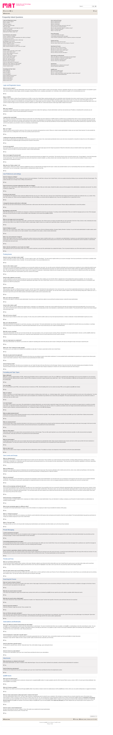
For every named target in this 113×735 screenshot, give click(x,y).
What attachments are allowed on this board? (60, 65)
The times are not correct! (8, 38)
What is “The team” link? (56, 30)
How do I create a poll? (7, 54)
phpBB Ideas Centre (63, 688)
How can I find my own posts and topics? (59, 52)
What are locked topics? (8, 79)
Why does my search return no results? (59, 48)
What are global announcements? (10, 75)
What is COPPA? (6, 22)
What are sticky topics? (8, 77)
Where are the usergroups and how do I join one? (61, 25)
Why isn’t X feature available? (57, 71)
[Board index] (9, 5)
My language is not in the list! (9, 41)
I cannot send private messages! (57, 34)
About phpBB (6, 681)
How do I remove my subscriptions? (58, 60)
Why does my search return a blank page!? (59, 49)
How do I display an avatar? (8, 43)
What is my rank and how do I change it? (11, 45)
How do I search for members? (57, 51)
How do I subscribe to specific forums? (59, 59)
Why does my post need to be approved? (11, 64)
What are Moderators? (55, 22)
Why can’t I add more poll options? (10, 55)
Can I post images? (7, 74)
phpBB (46, 213)
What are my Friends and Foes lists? (58, 41)
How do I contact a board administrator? (59, 74)
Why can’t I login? (6, 26)
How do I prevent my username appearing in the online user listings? (17, 37)
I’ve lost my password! (7, 29)
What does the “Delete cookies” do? (10, 31)
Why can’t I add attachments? (9, 59)
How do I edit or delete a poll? (9, 57)
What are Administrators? (56, 21)
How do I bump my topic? (8, 65)
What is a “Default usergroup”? (57, 29)
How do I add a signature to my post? (10, 53)
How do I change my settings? (9, 36)
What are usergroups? (55, 24)
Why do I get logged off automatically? (10, 30)
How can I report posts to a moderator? (11, 62)
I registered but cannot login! (8, 25)
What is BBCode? (6, 70)
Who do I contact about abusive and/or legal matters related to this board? (65, 73)
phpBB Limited (40, 680)
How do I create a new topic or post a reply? (12, 50)
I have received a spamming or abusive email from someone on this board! (66, 37)
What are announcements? (8, 76)
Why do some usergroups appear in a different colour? (62, 28)
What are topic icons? (7, 80)
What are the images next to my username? (12, 42)
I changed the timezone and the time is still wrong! (13, 39)
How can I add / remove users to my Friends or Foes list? (62, 43)
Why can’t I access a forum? (9, 58)
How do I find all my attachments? (57, 66)
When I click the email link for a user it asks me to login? (14, 46)
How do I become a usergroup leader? (58, 26)
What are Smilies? (6, 72)
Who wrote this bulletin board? (57, 70)
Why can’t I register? (7, 24)
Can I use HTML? (6, 71)
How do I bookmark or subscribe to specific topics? (61, 58)
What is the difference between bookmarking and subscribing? (63, 56)
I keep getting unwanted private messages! (59, 36)
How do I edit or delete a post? (9, 51)
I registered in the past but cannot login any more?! (13, 28)
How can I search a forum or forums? (58, 47)
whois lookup (6, 697)
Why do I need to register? (8, 21)
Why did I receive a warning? (9, 60)
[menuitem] (11, 11)
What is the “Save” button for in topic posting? (12, 63)
